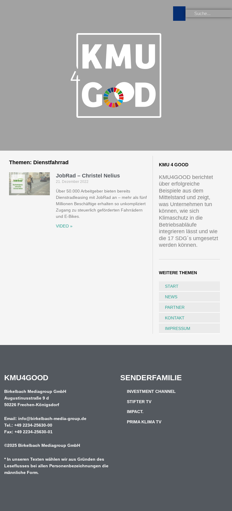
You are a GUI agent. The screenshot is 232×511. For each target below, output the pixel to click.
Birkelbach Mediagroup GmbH (49, 445)
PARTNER (175, 307)
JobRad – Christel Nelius (88, 176)
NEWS (171, 296)
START (172, 286)
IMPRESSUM (177, 328)
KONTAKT (175, 317)
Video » (64, 226)
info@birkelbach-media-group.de (52, 418)
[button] (179, 13)
